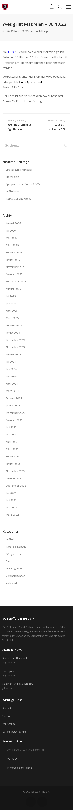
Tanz (9, 561)
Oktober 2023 (14, 420)
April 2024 (12, 383)
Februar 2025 (14, 325)
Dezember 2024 (15, 340)
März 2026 (12, 245)
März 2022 (12, 514)
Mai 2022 (11, 507)
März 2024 (12, 391)
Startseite (7, 708)
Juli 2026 (11, 230)
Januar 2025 (13, 332)
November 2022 (15, 471)
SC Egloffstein (14, 554)
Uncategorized (14, 568)
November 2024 (15, 347)
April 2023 (12, 441)
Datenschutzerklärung (14, 731)
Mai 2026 (11, 237)
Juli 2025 (11, 296)
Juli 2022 (11, 493)
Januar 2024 (13, 405)
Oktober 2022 (14, 478)
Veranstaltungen (40, 31)
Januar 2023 (13, 463)
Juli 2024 (11, 361)
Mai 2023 (11, 434)
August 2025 (13, 288)
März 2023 (12, 449)
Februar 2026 (14, 252)
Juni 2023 (11, 427)
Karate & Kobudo (16, 546)
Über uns (7, 716)
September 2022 (16, 485)
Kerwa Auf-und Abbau (18, 198)
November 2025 (15, 267)
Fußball (10, 539)
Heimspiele (12, 177)
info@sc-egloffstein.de (19, 767)
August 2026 (13, 223)
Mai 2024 (11, 376)
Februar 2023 (14, 456)
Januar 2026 (13, 259)
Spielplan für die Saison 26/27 (23, 184)
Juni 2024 (11, 369)
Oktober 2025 (14, 274)
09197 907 (13, 758)
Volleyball (11, 583)
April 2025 (12, 310)
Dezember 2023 (15, 412)
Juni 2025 (11, 303)
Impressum (8, 723)
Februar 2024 (14, 398)
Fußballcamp (13, 191)
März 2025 (12, 318)
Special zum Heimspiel (19, 169)
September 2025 (16, 281)
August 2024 (13, 354)
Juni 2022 (11, 500)
